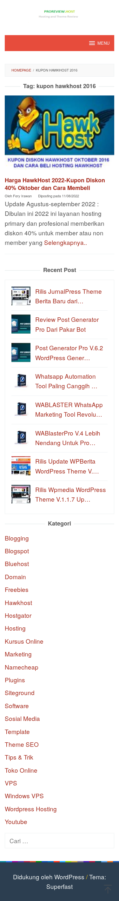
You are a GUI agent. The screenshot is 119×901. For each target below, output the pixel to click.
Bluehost (17, 563)
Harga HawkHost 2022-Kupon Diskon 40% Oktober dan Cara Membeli (55, 184)
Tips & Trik (19, 757)
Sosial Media (22, 718)
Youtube (16, 821)
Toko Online (21, 770)
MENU (103, 43)
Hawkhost (18, 602)
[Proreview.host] (59, 13)
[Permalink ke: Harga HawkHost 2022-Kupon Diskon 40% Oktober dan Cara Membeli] (59, 135)
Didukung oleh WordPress (48, 876)
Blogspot (17, 550)
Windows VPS (24, 795)
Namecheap (21, 666)
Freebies (17, 589)
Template (17, 731)
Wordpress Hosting (31, 808)
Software (17, 705)
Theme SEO (22, 744)
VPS (11, 782)
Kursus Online (24, 641)
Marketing (18, 653)
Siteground (20, 692)
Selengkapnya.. (65, 242)
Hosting (15, 628)
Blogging (17, 538)
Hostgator (18, 615)
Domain (15, 576)
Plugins (15, 679)
